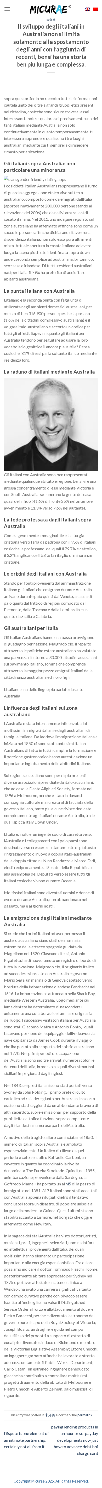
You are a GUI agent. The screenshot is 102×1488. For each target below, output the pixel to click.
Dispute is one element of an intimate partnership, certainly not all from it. (26, 1440)
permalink (84, 1415)
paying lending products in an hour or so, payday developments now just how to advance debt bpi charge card (74, 1440)
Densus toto (15, 1407)
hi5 (68, 1183)
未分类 (51, 19)
